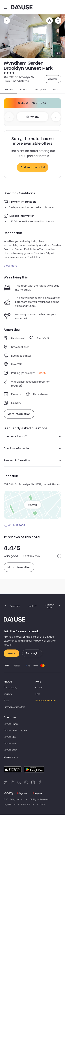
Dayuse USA (10, 736)
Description (40, 89)
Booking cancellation (45, 700)
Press (6, 700)
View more (11, 265)
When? (34, 117)
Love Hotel (32, 606)
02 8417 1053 (16, 525)
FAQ (55, 89)
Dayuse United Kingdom (15, 730)
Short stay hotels (49, 606)
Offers (23, 89)
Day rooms (15, 606)
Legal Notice (9, 804)
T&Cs (42, 804)
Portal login (32, 653)
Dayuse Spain (10, 749)
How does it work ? (15, 436)
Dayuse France (11, 723)
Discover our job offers (14, 707)
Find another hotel (32, 167)
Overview (8, 89)
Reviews (8, 694)
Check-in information (17, 448)
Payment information (17, 460)
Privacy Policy (27, 804)
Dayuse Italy (10, 743)
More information (19, 414)
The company (10, 687)
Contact (39, 687)
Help (37, 694)
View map (53, 78)
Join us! (11, 653)
